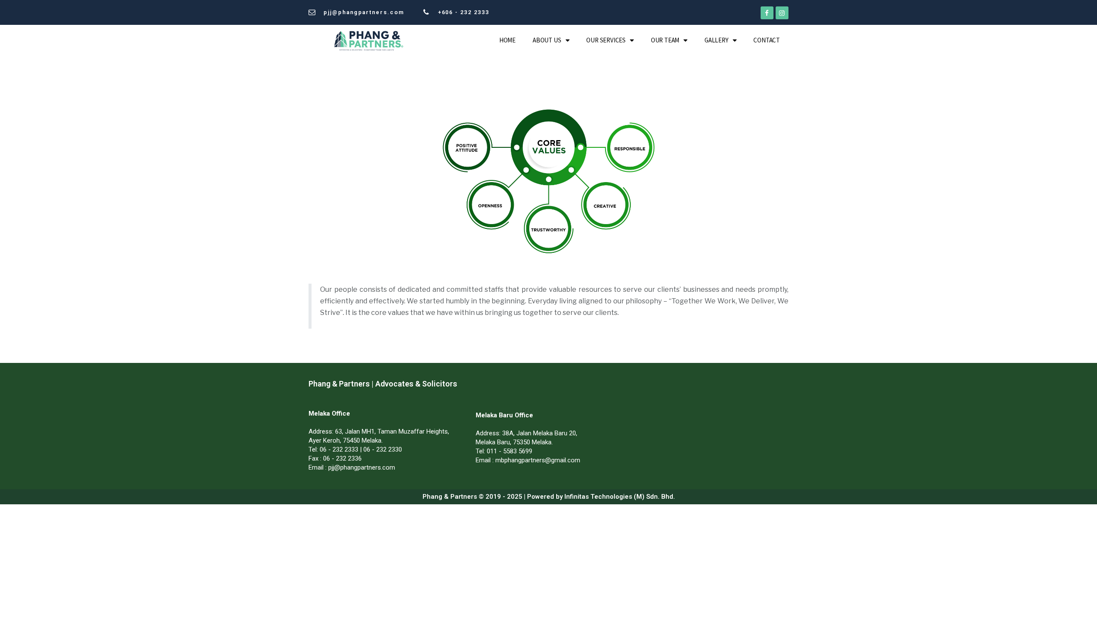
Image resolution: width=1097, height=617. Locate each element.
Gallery (716, 40)
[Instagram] (782, 12)
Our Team (665, 40)
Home (507, 40)
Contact (766, 40)
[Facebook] (767, 12)
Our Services (606, 40)
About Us (547, 40)
